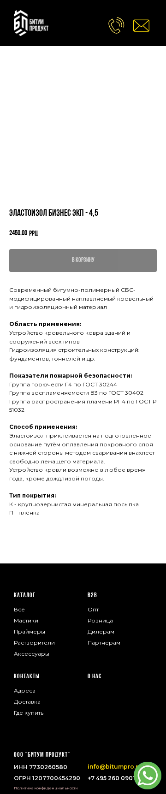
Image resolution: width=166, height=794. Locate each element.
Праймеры (29, 631)
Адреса (25, 690)
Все (19, 609)
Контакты (27, 676)
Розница (100, 620)
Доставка (27, 701)
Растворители (34, 642)
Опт (93, 609)
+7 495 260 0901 (111, 778)
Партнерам (104, 642)
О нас (94, 676)
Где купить (28, 712)
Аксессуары (31, 653)
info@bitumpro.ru (115, 766)
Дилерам (101, 631)
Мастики (26, 620)
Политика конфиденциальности (46, 788)
